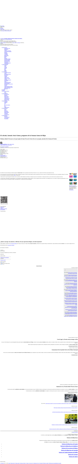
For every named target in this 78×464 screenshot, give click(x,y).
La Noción (1, 38)
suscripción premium (14, 243)
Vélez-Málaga (6, 63)
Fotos (13, 42)
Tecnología (5, 113)
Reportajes (5, 116)
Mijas (5, 57)
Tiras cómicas (6, 118)
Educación (5, 110)
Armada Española (6, 98)
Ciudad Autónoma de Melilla (8, 87)
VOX (5, 103)
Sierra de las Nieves (7, 61)
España (3, 71)
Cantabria (5, 76)
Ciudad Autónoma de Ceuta (8, 86)
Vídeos (16, 42)
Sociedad (3, 108)
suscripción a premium (11, 245)
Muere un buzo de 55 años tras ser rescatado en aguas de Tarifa (72, 273)
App (5, 39)
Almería (5, 65)
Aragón (5, 73)
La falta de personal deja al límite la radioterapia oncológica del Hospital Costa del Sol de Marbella (71, 307)
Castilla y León (6, 77)
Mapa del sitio (13, 463)
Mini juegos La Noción (72, 185)
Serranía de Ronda (7, 60)
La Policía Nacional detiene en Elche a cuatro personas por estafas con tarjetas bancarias (70, 301)
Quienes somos (17, 463)
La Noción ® (2, 463)
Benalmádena (6, 49)
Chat (1, 39)
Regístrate (1, 28)
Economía (3, 89)
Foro (3, 39)
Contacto (27, 463)
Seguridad (3, 93)
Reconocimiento (2, 209)
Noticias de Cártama (73, 454)
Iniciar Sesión (2, 29)
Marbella (5, 56)
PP (4, 105)
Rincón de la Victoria (7, 58)
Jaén (5, 69)
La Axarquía (6, 54)
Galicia (5, 81)
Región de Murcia (6, 83)
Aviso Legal (31, 463)
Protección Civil (6, 94)
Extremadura (6, 80)
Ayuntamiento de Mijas (3, 208)
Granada (5, 67)
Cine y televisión (6, 114)
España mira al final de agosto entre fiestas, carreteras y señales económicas (70, 275)
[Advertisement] (27, 6)
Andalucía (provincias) (7, 72)
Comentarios (6, 146)
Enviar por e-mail (2, 155)
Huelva (5, 68)
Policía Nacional (6, 96)
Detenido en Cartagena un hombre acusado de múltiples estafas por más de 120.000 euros (71, 304)
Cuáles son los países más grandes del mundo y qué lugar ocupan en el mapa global (70, 284)
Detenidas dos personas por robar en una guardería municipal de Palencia (71, 310)
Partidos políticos (6, 107)
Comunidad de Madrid (7, 82)
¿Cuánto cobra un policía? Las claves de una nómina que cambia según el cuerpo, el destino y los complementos (71, 296)
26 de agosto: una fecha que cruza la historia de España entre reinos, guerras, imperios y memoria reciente (71, 287)
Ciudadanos (6, 101)
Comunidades (2, 207)
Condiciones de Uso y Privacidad (38, 463)
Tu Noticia (18, 42)
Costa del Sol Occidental (7, 51)
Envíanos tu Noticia (23, 463)
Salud (5, 109)
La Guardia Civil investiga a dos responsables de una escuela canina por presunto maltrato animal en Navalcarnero (71, 313)
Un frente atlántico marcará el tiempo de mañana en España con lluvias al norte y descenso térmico (71, 294)
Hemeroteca (22, 42)
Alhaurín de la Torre (7, 48)
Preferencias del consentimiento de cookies (55, 463)
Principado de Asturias (7, 74)
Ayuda (9, 463)
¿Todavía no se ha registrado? (4, 257)
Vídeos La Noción (3, 42)
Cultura (5, 92)
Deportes (3, 90)
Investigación (6, 111)
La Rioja (5, 85)
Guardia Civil (6, 97)
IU (4, 104)
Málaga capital (6, 55)
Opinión (3, 115)
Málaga (3, 47)
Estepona (5, 52)
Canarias (5, 75)
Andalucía (3, 64)
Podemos (5, 102)
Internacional (6, 88)
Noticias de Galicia (73, 456)
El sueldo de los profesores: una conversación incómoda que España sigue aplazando (71, 281)
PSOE (5, 106)
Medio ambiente (6, 112)
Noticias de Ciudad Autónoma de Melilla (68, 452)
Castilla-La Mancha (7, 78)
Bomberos (5, 95)
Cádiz (5, 66)
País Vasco (5, 84)
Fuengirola (5, 53)
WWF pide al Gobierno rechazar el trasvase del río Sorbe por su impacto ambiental (71, 298)
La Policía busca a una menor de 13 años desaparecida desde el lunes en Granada (71, 278)
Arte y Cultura (4, 91)
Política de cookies (45, 463)
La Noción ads (71, 189)
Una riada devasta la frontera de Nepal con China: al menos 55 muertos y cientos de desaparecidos (71, 290)
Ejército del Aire (6, 99)
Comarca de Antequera (7, 50)
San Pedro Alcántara (9, 42)
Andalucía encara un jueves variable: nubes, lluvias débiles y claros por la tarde (70, 316)
